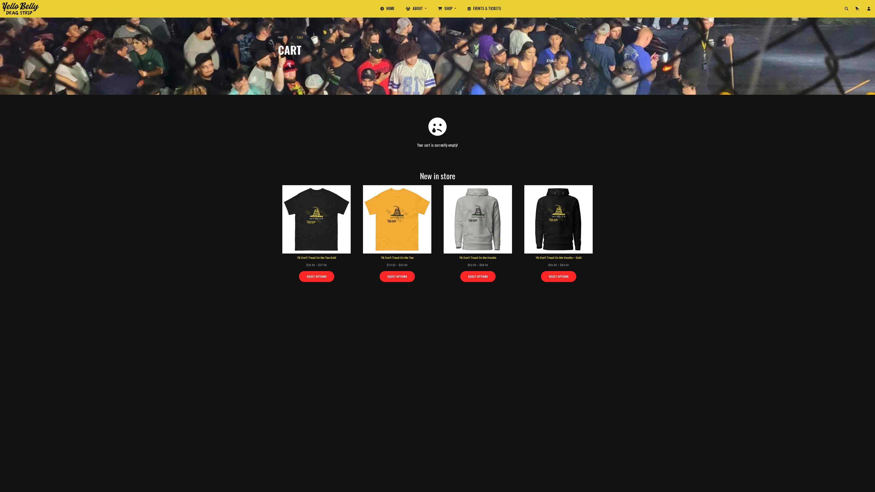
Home (282, 37)
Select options (317, 276)
